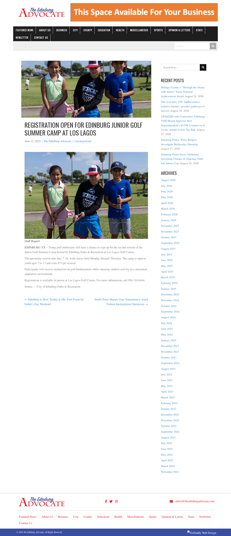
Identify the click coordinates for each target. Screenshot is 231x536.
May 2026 (167, 197)
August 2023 (168, 369)
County (88, 517)
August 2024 (168, 317)
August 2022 (168, 437)
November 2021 (170, 471)
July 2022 (166, 443)
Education (103, 517)
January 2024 (168, 340)
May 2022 (167, 454)
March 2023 (168, 397)
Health (118, 517)
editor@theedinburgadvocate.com (195, 501)
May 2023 (167, 386)
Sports (152, 517)
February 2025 (169, 283)
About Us (47, 517)
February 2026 (169, 214)
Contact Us (25, 523)
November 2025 (170, 231)
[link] (24, 30)
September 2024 (170, 311)
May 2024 (167, 334)
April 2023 (167, 391)
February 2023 (169, 403)
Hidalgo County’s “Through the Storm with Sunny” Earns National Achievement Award (182, 91)
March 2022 (168, 466)
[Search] (213, 46)
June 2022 (167, 449)
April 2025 (167, 271)
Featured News (27, 517)
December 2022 (170, 414)
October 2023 (168, 357)
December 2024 (170, 294)
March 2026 (168, 208)
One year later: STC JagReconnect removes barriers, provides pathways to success (183, 106)
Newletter (205, 517)
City (76, 517)
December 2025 (170, 225)
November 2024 (170, 300)
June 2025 (167, 260)
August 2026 (168, 180)
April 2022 (167, 460)
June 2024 (167, 328)
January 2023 (168, 408)
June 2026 (167, 191)
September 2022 (170, 431)
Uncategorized (82, 141)
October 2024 (168, 306)
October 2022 (168, 426)
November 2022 (170, 420)
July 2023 (166, 374)
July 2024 (166, 323)
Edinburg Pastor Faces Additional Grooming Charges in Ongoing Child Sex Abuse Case (182, 158)
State (191, 517)
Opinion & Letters (172, 517)
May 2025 (167, 266)
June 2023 (167, 380)
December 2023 (170, 346)
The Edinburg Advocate (57, 141)
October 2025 (168, 237)
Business (63, 517)
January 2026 (168, 220)
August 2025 (168, 248)
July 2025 (166, 254)
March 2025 (168, 277)
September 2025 (170, 243)
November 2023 (170, 351)
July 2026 (166, 186)
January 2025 (168, 288)
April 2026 (167, 203)
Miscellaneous (135, 517)
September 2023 (170, 363)
